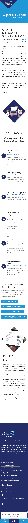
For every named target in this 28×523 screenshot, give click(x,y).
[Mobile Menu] (26, 3)
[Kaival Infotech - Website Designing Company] (8, 3)
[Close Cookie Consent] (27, 512)
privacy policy (14, 516)
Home (7, 17)
